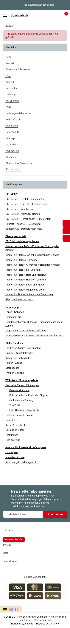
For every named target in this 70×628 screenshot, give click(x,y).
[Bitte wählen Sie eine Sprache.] (5, 609)
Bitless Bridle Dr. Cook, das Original (28, 395)
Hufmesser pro (13, 317)
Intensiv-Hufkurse (14, 457)
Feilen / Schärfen (14, 312)
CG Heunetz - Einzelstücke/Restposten (26, 204)
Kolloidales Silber (14, 430)
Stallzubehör (12, 367)
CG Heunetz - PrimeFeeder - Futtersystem (28, 219)
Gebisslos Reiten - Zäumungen (22, 385)
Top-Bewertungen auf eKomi (39, 5)
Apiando (29, 623)
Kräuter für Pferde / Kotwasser (21, 260)
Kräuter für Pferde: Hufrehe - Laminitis (25, 279)
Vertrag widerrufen (13, 539)
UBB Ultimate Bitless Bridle (24, 410)
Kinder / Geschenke (16, 425)
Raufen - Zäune (13, 362)
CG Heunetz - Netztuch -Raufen (22, 213)
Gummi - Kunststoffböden (19, 353)
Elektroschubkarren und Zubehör (23, 348)
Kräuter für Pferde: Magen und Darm (25, 289)
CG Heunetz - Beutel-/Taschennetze (24, 199)
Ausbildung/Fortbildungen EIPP (22, 462)
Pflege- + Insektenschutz (19, 299)
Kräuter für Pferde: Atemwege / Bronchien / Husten (32, 264)
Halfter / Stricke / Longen (18, 415)
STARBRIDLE (16, 405)
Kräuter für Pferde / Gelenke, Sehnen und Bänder (32, 255)
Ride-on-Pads (12, 440)
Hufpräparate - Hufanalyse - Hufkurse (25, 330)
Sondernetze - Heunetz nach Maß (23, 228)
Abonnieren (55, 514)
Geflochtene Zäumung (21, 400)
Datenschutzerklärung (24, 499)
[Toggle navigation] (5, 15)
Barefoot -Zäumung (19, 390)
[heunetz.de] (19, 15)
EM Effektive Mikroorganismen (22, 241)
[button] (63, 15)
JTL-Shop (54, 623)
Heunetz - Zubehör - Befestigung (23, 224)
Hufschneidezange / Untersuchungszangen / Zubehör (34, 335)
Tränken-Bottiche (14, 372)
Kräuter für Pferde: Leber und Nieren (24, 284)
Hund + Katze (12, 420)
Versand (47, 620)
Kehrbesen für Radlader (18, 358)
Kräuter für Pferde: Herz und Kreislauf (25, 274)
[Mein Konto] (57, 15)
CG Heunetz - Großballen (19, 209)
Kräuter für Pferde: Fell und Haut (23, 269)
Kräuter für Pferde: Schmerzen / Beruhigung (29, 294)
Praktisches (11, 435)
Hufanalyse (11, 452)
